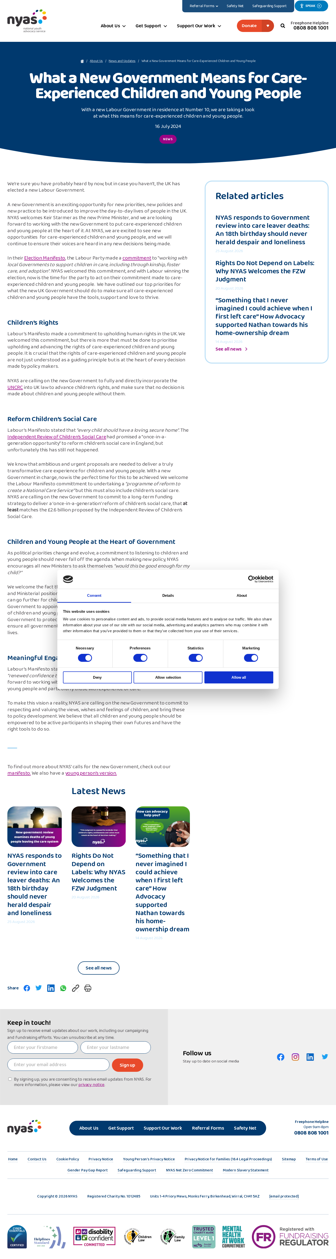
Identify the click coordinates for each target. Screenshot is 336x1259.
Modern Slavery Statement (246, 1170)
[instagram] (295, 1057)
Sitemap (289, 1159)
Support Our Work (163, 1128)
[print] (87, 988)
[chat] (63, 988)
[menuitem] (204, 6)
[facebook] (27, 988)
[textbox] (42, 1047)
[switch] (140, 658)
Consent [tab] (94, 595)
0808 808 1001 (311, 28)
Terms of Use (317, 1159)
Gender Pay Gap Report (87, 1170)
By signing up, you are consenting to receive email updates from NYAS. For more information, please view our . (83, 1082)
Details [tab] (168, 595)
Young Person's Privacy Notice (149, 1159)
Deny (97, 677)
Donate (249, 26)
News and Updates (122, 61)
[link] (75, 988)
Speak (310, 5)
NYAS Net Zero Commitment (189, 1170)
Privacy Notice (101, 1159)
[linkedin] (51, 988)
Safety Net (245, 1128)
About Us (96, 61)
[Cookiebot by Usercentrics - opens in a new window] (251, 579)
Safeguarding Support (137, 1170)
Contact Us (37, 1159)
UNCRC (15, 387)
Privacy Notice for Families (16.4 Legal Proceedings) (228, 1159)
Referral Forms (208, 1128)
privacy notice (91, 1085)
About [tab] (242, 595)
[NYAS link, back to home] (27, 21)
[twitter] (38, 988)
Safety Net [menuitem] (235, 6)
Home (13, 1159)
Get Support (121, 1128)
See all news (99, 968)
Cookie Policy (67, 1159)
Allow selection (168, 677)
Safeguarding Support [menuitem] (269, 6)
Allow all (238, 677)
